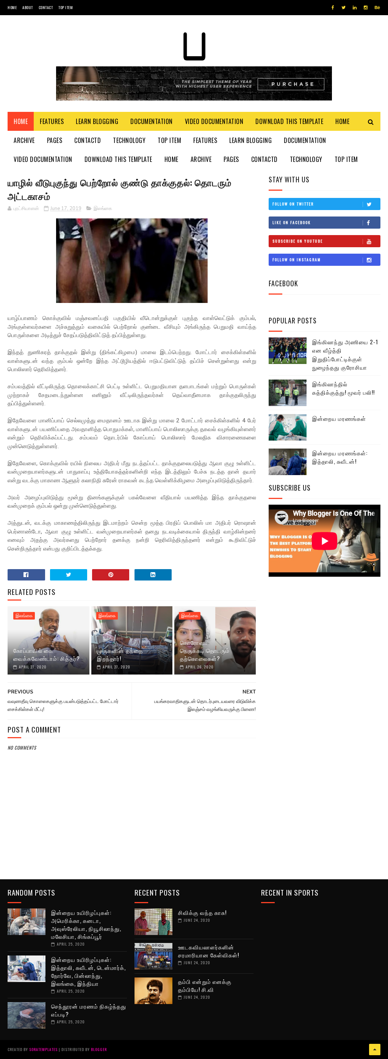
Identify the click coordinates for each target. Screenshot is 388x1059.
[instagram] (365, 7)
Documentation (151, 121)
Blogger (99, 1049)
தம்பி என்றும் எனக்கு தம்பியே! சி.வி (205, 985)
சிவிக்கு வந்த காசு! (202, 912)
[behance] (377, 7)
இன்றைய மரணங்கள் (339, 418)
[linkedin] (354, 7)
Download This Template (289, 121)
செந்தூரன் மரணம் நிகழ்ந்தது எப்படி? (88, 1010)
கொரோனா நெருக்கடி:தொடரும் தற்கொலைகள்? (205, 650)
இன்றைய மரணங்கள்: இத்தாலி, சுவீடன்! (340, 457)
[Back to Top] (374, 1049)
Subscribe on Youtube (297, 241)
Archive (24, 140)
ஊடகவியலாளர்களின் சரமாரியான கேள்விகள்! (208, 951)
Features (52, 121)
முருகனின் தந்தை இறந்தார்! (120, 654)
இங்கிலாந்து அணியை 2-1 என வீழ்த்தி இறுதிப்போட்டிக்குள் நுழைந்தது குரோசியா (345, 354)
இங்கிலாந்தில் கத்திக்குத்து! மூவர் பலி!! (343, 388)
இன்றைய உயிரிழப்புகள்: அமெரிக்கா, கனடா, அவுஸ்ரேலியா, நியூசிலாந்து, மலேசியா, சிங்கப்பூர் (86, 924)
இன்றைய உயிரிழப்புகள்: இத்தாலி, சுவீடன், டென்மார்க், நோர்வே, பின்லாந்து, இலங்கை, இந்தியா (88, 971)
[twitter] (343, 7)
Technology (129, 140)
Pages (55, 140)
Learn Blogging (97, 121)
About (27, 7)
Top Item (65, 7)
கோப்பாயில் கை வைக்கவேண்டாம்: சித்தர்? (46, 654)
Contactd (87, 140)
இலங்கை (103, 208)
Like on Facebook (291, 222)
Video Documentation (214, 121)
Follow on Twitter (293, 204)
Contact (46, 7)
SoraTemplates (43, 1049)
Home (12, 7)
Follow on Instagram (296, 259)
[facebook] (333, 7)
